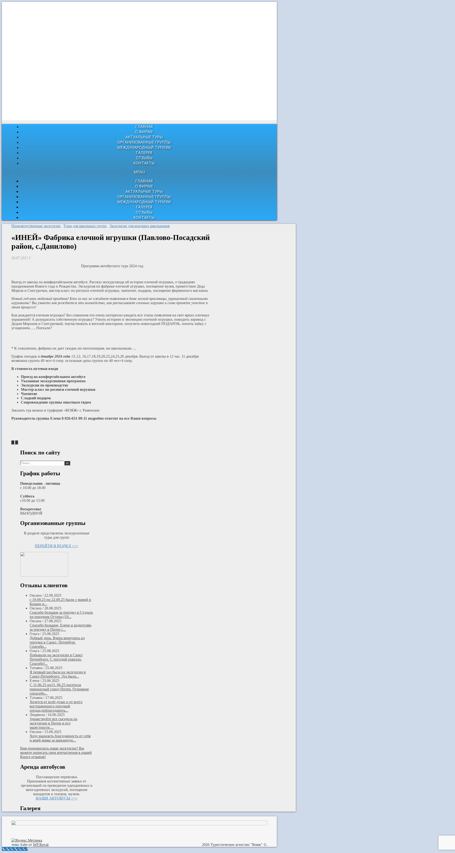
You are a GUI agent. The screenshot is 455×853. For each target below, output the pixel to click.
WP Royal (40, 845)
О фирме (144, 131)
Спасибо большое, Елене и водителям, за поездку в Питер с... (61, 627)
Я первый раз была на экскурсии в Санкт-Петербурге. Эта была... (58, 674)
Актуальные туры (144, 137)
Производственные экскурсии (35, 226)
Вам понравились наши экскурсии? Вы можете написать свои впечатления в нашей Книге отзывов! (56, 752)
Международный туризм (144, 147)
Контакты (144, 163)
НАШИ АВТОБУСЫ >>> (56, 798)
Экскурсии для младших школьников (139, 226)
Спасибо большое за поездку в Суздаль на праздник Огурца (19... (61, 614)
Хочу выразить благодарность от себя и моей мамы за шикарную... (60, 738)
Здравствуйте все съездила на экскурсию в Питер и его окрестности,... (53, 723)
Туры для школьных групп (84, 226)
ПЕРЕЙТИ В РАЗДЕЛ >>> (56, 546)
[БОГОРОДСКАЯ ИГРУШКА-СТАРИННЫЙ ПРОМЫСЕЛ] (13, 442)
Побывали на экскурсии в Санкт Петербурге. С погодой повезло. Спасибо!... (56, 659)
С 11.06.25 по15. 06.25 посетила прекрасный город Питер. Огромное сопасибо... (59, 689)
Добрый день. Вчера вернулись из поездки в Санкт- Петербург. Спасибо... (57, 642)
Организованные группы (144, 142)
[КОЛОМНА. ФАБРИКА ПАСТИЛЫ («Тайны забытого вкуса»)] (16, 442)
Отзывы (144, 157)
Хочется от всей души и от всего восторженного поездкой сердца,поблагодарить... (56, 706)
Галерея (144, 152)
